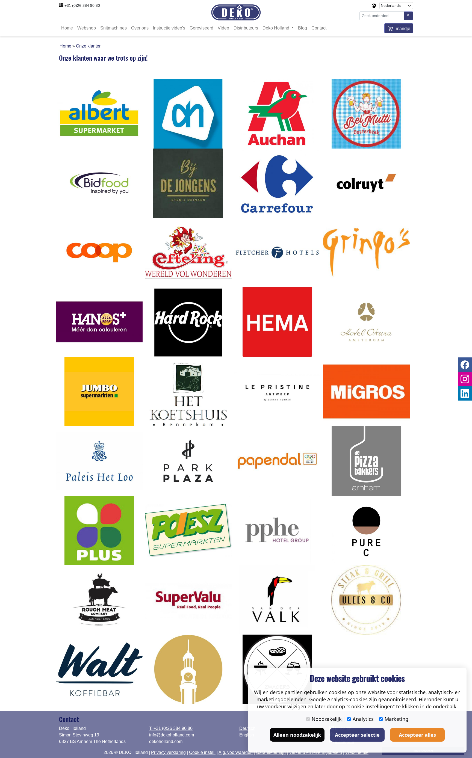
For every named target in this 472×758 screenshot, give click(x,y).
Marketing (396, 719)
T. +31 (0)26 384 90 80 (171, 728)
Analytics (363, 719)
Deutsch (247, 728)
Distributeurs (246, 28)
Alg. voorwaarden (236, 752)
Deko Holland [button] (276, 28)
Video (223, 28)
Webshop (86, 28)
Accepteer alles (417, 735)
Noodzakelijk (327, 719)
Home (67, 28)
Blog (302, 28)
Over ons (140, 28)
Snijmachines (113, 28)
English (246, 735)
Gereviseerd (201, 28)
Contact (318, 28)
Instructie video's (169, 28)
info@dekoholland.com (171, 735)
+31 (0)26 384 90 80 (82, 5)
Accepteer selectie (357, 735)
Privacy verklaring (168, 752)
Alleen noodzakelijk (297, 735)
